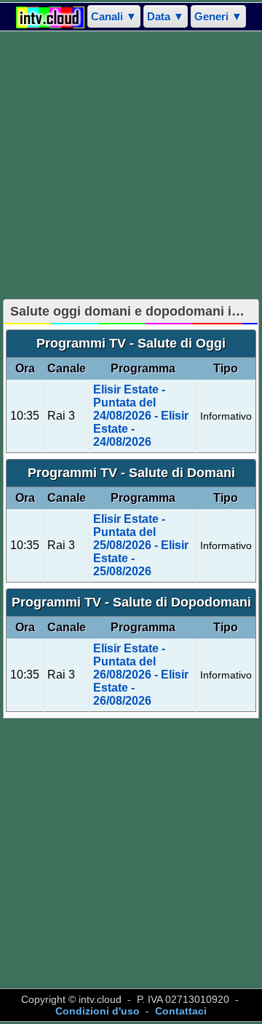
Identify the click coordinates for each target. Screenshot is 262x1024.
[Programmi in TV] (50, 16)
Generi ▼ (218, 16)
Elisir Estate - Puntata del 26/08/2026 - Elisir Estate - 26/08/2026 (140, 674)
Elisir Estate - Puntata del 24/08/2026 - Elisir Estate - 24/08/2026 (140, 415)
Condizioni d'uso (97, 1011)
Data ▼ (165, 16)
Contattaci (181, 1011)
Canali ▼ (114, 16)
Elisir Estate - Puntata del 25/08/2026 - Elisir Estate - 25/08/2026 (140, 545)
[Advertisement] (131, 165)
